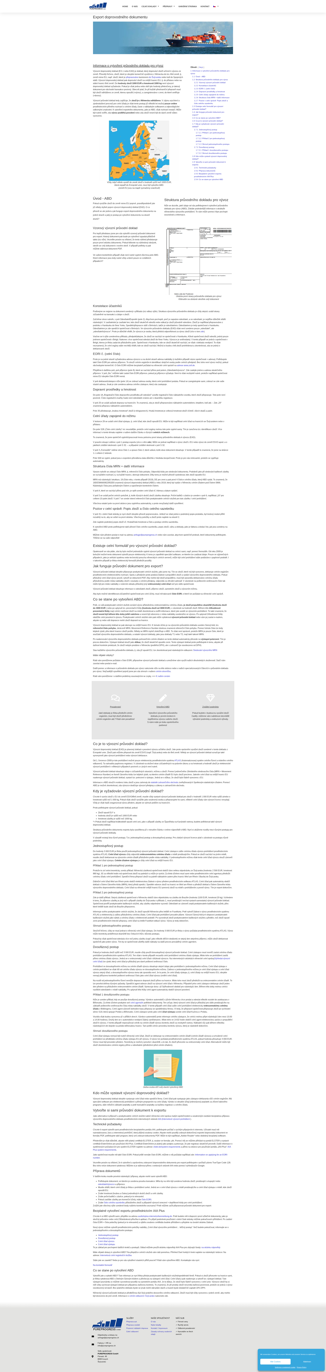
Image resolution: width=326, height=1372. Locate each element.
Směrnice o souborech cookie (285, 1367)
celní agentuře (136, 1003)
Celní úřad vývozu (106, 1241)
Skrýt (201, 67)
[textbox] (161, 354)
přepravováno (132, 77)
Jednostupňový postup (108, 1235)
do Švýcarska (155, 77)
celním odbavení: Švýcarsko (142, 1296)
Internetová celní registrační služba (116, 1255)
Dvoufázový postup (106, 1238)
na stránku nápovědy (210, 1247)
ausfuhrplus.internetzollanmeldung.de (155, 1216)
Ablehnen (307, 1362)
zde (202, 331)
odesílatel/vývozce (106, 1184)
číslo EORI (146, 1199)
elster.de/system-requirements (166, 1147)
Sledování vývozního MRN (205, 650)
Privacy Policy (301, 1367)
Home (125, 6)
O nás (135, 6)
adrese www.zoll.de (186, 365)
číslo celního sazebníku (114, 1203)
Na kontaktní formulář (102, 1265)
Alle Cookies (275, 1362)
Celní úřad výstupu (106, 1244)
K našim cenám (163, 676)
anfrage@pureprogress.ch (145, 535)
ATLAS (177, 760)
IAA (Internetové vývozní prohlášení (174, 1119)
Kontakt (205, 6)
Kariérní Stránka (188, 6)
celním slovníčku (163, 671)
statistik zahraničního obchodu (164, 782)
